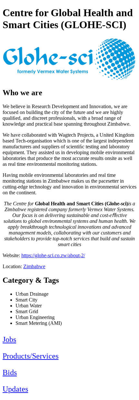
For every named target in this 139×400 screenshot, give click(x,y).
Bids (10, 372)
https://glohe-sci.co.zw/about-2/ (53, 255)
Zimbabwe (34, 266)
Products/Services (31, 356)
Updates (15, 389)
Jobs (9, 339)
